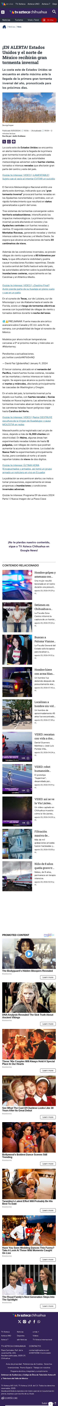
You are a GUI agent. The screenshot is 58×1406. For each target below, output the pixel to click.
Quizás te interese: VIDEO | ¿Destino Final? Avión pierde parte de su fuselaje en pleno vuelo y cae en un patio (28, 289)
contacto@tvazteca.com (39, 1350)
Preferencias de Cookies (33, 1364)
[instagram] (24, 1322)
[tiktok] (29, 1322)
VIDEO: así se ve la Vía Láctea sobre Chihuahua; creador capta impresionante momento (44, 801)
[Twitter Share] (4, 141)
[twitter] (19, 1322)
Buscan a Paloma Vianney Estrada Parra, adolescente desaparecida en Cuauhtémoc (45, 639)
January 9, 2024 (39, 363)
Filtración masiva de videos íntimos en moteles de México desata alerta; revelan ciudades (44, 834)
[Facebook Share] (13, 141)
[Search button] (54, 12)
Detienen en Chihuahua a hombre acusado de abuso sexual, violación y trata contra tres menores (45, 607)
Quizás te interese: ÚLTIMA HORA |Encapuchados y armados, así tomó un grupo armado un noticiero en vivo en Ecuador (27, 469)
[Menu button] (2, 12)
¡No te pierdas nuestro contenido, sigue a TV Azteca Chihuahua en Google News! (29, 546)
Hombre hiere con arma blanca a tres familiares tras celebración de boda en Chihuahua (45, 672)
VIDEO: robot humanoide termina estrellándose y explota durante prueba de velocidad (44, 769)
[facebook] (34, 1322)
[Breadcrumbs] (5, 27)
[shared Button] (9, 141)
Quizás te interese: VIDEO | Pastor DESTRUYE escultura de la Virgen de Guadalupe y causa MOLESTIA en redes (27, 421)
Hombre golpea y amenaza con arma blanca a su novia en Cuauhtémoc (45, 575)
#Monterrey (8, 346)
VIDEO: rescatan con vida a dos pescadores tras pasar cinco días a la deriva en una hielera (45, 736)
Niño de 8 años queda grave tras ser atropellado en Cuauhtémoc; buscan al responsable (45, 866)
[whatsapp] (38, 1322)
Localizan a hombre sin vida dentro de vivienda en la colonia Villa (45, 704)
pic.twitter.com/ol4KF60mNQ (18, 357)
